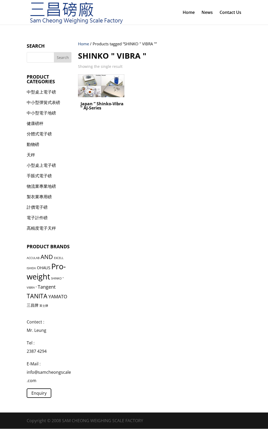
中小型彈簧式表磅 (43, 102)
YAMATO (57, 296)
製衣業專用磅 (39, 197)
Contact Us (230, 12)
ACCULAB (33, 258)
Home (189, 12)
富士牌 (44, 305)
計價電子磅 (37, 207)
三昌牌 (32, 305)
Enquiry (39, 393)
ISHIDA (31, 268)
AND (47, 257)
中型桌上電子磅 (41, 92)
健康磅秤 (35, 123)
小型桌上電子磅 (41, 165)
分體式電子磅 (39, 134)
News (207, 12)
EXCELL (59, 258)
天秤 (31, 155)
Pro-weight (46, 271)
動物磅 (33, 144)
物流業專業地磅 (41, 186)
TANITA (37, 296)
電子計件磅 (37, 218)
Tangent (46, 287)
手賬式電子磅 (39, 176)
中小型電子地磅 (41, 113)
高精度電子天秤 (41, 228)
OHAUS (43, 267)
